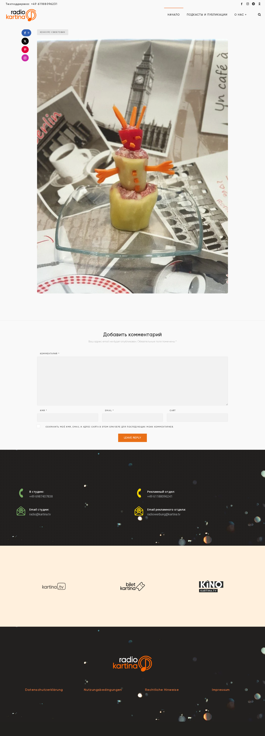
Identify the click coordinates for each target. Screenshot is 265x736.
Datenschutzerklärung (44, 690)
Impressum (221, 690)
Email (109, 410)
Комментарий (49, 354)
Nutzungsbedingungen (103, 690)
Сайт (173, 410)
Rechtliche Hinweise (162, 690)
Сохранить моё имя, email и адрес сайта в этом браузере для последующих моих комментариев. (110, 427)
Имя (43, 410)
